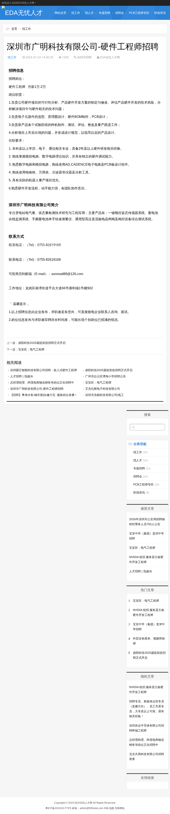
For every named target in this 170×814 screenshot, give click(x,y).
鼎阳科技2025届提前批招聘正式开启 (42, 342)
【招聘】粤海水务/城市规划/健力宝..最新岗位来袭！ (43, 395)
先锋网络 (120, 808)
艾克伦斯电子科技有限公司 (102, 388)
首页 (14, 28)
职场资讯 (160, 12)
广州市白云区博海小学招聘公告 (105, 376)
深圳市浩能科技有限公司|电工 (104, 395)
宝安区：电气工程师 (31, 349)
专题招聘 (104, 12)
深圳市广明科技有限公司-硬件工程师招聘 (36, 388)
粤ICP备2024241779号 (58, 808)
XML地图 (109, 808)
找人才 (89, 12)
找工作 (75, 12)
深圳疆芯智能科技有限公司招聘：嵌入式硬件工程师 (43, 370)
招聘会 (119, 12)
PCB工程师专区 (139, 12)
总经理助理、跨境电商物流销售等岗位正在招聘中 (42, 382)
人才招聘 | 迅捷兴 (21, 376)
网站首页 (60, 12)
